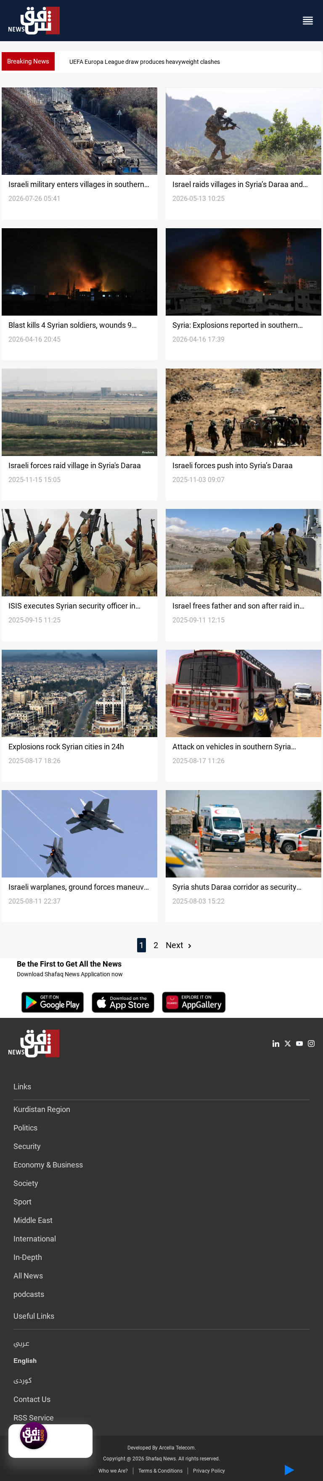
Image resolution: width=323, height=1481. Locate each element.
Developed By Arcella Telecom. (161, 1448)
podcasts (28, 1294)
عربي (21, 1344)
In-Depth (27, 1257)
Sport (22, 1201)
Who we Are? (113, 1471)
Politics (25, 1127)
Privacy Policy (209, 1471)
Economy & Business (48, 1164)
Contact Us (31, 1399)
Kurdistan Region (41, 1109)
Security (27, 1146)
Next (175, 945)
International (34, 1238)
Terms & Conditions (160, 1471)
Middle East (33, 1220)
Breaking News (28, 61)
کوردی (22, 1381)
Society (25, 1183)
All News (28, 1275)
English (25, 1362)
